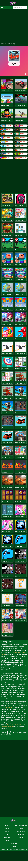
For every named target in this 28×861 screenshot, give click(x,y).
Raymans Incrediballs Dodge (10, 220)
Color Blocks (5, 472)
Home (2, 44)
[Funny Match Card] (20, 366)
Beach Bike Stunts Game (9, 413)
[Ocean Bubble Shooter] (7, 277)
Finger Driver (19, 546)
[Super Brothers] (7, 321)
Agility (22, 145)
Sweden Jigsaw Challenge (10, 546)
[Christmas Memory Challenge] (20, 455)
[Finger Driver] (20, 544)
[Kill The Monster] (7, 307)
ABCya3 (7, 840)
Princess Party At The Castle (10, 620)
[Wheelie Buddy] (7, 118)
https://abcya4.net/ (7, 707)
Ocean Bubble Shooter (8, 279)
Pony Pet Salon (19, 517)
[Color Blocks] (7, 470)
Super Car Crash (20, 428)
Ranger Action (6, 205)
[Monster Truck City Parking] (20, 440)
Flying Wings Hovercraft (21, 105)
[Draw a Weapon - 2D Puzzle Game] (7, 247)
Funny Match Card (20, 368)
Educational (23, 157)
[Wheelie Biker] (21, 118)
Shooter (22, 141)
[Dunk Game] (20, 410)
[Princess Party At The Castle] (7, 618)
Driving (22, 149)
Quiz (21, 153)
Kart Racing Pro (5, 105)
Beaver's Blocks (6, 235)
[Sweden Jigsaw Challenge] (20, 529)
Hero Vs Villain (19, 605)
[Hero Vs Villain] (20, 603)
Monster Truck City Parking (10, 457)
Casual (22, 133)
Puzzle (8, 137)
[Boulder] (20, 573)
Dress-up (8, 125)
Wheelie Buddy (5, 120)
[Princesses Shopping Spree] (20, 618)
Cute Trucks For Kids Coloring (11, 398)
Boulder (17, 576)
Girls (7, 145)
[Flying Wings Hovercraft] (21, 103)
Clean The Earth (6, 294)
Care (21, 125)
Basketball (9, 133)
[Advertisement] (14, 25)
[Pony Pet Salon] (20, 514)
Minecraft (23, 129)
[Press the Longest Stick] (7, 351)
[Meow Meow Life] (20, 218)
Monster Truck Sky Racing (21, 91)
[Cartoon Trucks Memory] (7, 499)
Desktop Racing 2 (7, 727)
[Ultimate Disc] (7, 366)
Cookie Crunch (6, 339)
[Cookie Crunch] (7, 336)
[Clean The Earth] (7, 292)
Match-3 (8, 129)
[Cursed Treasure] (7, 484)
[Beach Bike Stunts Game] (20, 395)
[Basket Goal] (20, 232)
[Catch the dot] (20, 588)
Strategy (22, 137)
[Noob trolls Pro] (7, 262)
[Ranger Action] (7, 203)
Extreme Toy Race (6, 91)
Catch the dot (19, 591)
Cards (7, 149)
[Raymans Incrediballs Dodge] (7, 218)
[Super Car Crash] (20, 425)
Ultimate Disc (6, 368)
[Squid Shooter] (20, 203)
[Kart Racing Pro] (7, 103)
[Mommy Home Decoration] (7, 633)
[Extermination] (20, 559)
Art (7, 141)
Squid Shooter (19, 205)
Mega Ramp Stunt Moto (14, 725)
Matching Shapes (7, 517)
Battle (8, 153)
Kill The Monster (7, 309)
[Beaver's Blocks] (7, 232)
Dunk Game (18, 413)
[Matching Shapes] (7, 514)
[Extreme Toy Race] (7, 88)
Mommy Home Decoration (10, 635)
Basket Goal (18, 235)
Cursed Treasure (7, 487)
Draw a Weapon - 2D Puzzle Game (12, 250)
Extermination (19, 561)
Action (7, 828)
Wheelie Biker (19, 120)
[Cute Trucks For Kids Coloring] (20, 381)
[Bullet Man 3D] (20, 336)
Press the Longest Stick (9, 353)
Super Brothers (6, 324)
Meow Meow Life (20, 220)
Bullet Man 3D (19, 339)
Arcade (8, 157)
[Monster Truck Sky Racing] (21, 88)
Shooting (7, 837)
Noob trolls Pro (6, 265)
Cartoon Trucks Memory (9, 502)
